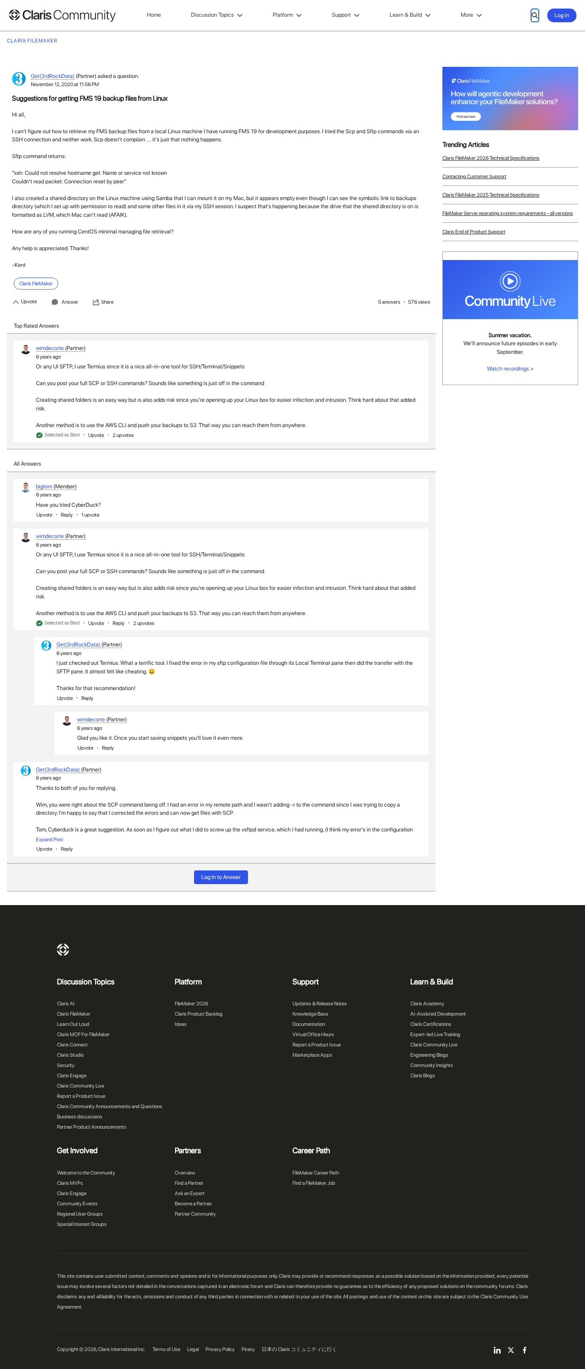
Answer (70, 302)
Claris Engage (72, 1076)
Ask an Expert (190, 1193)
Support (341, 15)
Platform (283, 15)
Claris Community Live (80, 1086)
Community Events (77, 1204)
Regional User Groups (80, 1214)
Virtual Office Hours (313, 1034)
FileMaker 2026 (191, 1004)
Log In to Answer (221, 877)
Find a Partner (189, 1183)
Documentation (308, 1024)
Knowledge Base (310, 1014)
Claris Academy (427, 1004)
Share (107, 302)
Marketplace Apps (312, 1055)
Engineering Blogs (429, 1055)
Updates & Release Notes (319, 1004)
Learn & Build (406, 15)
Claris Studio (70, 1055)
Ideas (181, 1024)
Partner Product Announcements (91, 1127)
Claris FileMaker (73, 1014)
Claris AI (66, 1004)
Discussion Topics (212, 15)
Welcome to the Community (86, 1173)
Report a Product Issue (81, 1096)
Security (66, 1065)
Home (154, 15)
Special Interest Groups (82, 1224)
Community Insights (431, 1065)
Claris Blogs (422, 1076)
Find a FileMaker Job (313, 1183)
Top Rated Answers (36, 326)
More (467, 15)
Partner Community (195, 1214)
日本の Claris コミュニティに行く (299, 1349)
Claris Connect (72, 1045)
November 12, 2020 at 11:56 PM (65, 84)
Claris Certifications (430, 1024)
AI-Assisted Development (438, 1014)
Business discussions (79, 1117)
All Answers (27, 463)
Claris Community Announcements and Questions (109, 1106)
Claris (63, 950)
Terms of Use (166, 1349)
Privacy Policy (220, 1349)
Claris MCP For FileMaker (83, 1034)
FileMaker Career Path (315, 1173)
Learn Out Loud (73, 1024)
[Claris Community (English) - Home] (62, 15)
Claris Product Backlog (199, 1014)
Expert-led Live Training (435, 1034)
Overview (185, 1173)
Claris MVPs (70, 1183)
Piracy (248, 1349)
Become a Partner (193, 1204)
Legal (193, 1349)
